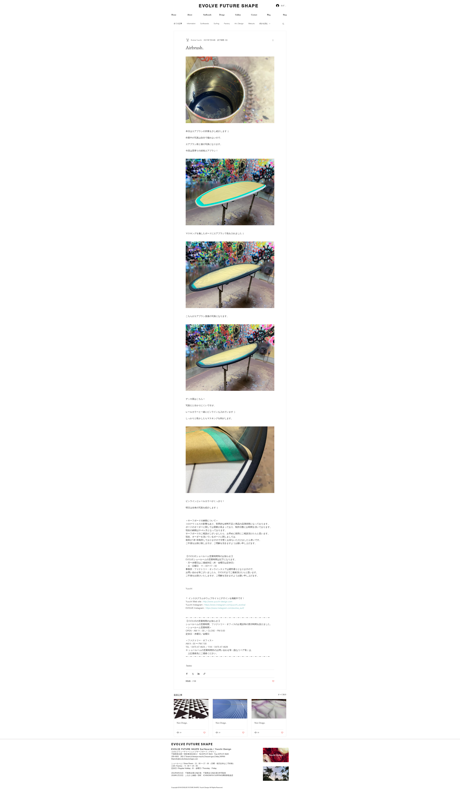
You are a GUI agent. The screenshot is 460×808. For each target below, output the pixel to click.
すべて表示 (282, 694)
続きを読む (263, 23)
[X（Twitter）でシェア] (193, 674)
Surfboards (204, 23)
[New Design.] (191, 709)
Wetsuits (251, 23)
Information (191, 23)
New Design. (182, 722)
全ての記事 (178, 23)
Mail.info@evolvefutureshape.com (184, 759)
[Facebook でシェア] (187, 674)
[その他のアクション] (272, 40)
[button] (283, 24)
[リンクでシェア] (204, 674)
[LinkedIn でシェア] (198, 674)
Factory (227, 23)
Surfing (216, 23)
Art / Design (239, 23)
